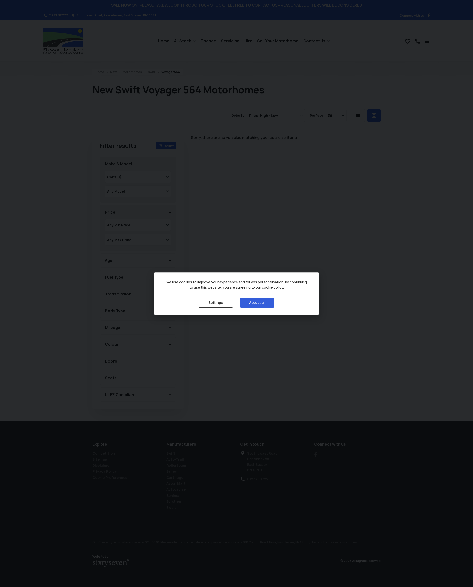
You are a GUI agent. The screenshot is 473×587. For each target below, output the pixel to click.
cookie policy (272, 287)
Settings (215, 302)
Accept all (257, 302)
